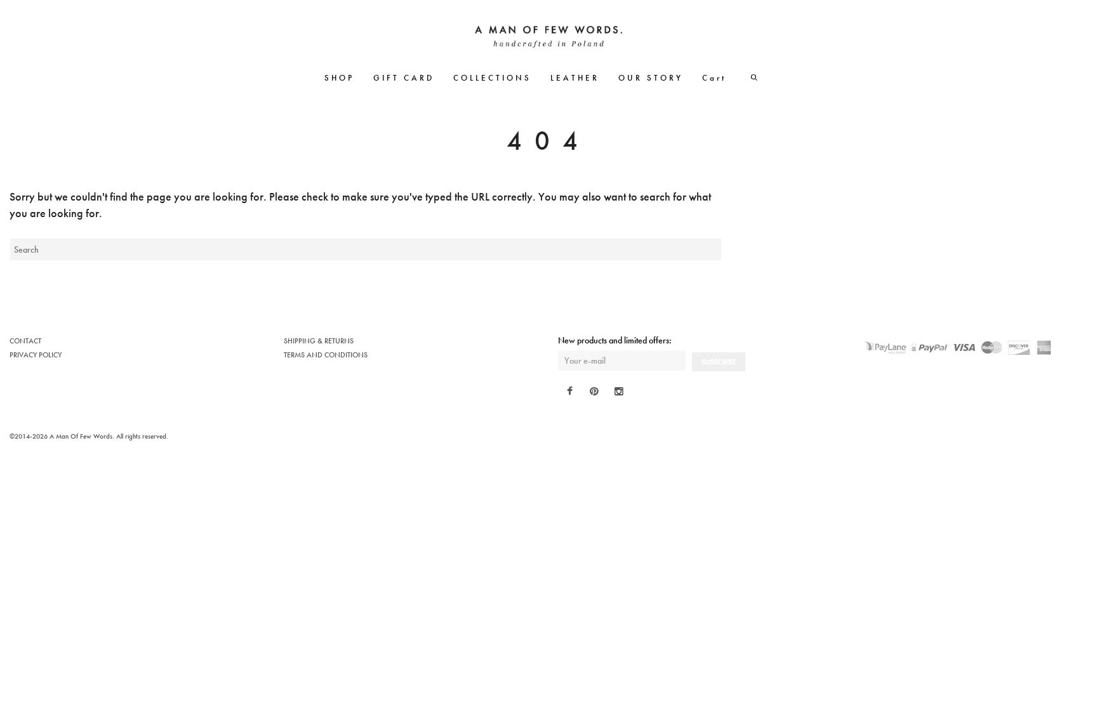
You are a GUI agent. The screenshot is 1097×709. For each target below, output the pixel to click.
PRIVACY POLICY (36, 355)
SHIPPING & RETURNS (319, 341)
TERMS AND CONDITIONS (326, 355)
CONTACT (25, 341)
